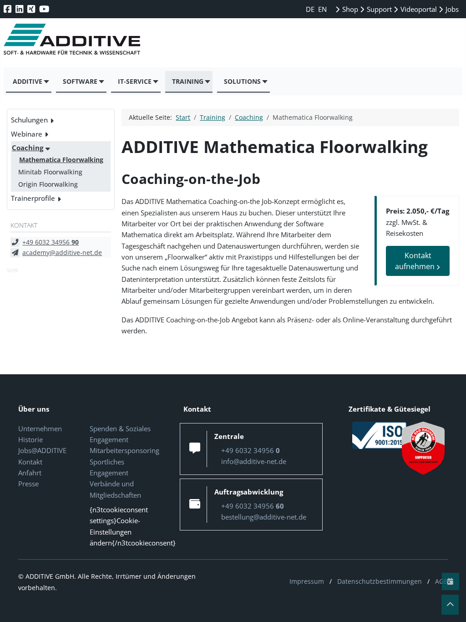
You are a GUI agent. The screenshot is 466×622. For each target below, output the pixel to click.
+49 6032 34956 (50, 242)
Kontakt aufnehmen (415, 260)
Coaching (27, 147)
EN (322, 9)
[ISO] (379, 434)
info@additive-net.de (253, 461)
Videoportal (418, 9)
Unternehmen (40, 428)
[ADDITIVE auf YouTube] (45, 9)
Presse (28, 483)
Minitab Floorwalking (50, 172)
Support (378, 9)
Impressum (306, 581)
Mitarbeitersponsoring (124, 450)
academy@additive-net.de (62, 252)
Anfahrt (29, 472)
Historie (30, 439)
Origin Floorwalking (48, 184)
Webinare (26, 133)
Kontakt (30, 461)
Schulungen (29, 119)
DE (311, 9)
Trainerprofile (33, 198)
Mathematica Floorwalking (61, 159)
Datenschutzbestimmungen (379, 581)
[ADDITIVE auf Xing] (32, 9)
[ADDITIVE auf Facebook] (8, 9)
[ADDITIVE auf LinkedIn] (20, 9)
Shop (349, 9)
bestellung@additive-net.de (263, 516)
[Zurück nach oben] (450, 605)
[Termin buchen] (450, 581)
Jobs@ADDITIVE (42, 450)
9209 (12, 270)
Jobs (451, 9)
